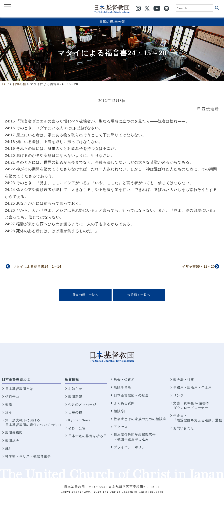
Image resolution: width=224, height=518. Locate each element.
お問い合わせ (183, 428)
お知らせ (75, 389)
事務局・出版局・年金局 (192, 387)
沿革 (8, 412)
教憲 (8, 404)
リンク (178, 395)
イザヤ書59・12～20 (198, 266)
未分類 (119, 21)
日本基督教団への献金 (131, 395)
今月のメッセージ (82, 404)
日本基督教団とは (16, 379)
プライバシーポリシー (131, 447)
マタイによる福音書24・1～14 (37, 266)
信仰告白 (12, 396)
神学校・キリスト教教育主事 (28, 456)
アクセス (121, 427)
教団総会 (12, 440)
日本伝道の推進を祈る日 (87, 436)
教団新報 (75, 396)
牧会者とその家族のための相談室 (140, 419)
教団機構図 (14, 432)
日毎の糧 (106, 21)
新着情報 (72, 379)
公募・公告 (77, 428)
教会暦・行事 (183, 379)
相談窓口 (121, 411)
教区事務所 (122, 387)
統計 (8, 448)
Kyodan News (79, 420)
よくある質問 (124, 403)
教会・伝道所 (124, 379)
